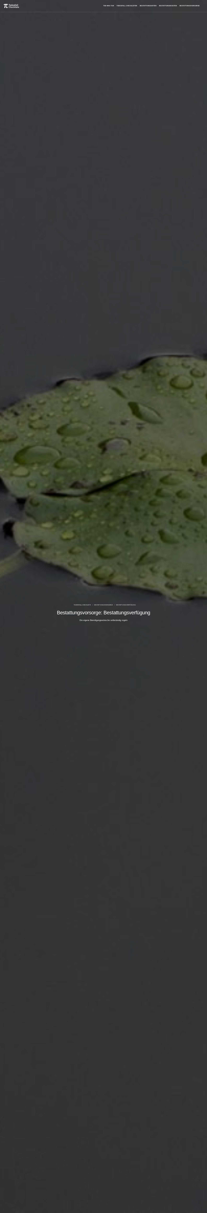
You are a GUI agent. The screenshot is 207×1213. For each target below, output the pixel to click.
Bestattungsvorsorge (103, 605)
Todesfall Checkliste (82, 605)
